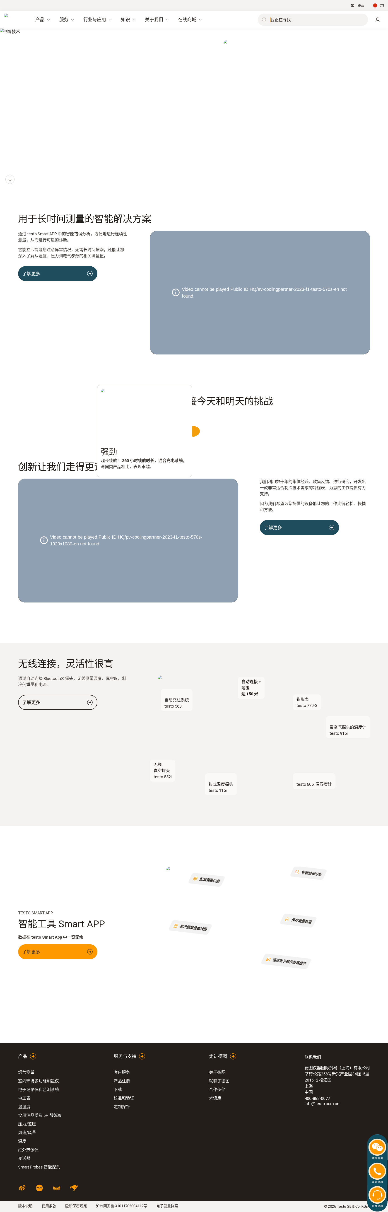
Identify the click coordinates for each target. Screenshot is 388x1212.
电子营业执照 (167, 1206)
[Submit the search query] (263, 19)
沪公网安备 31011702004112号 (121, 1206)
